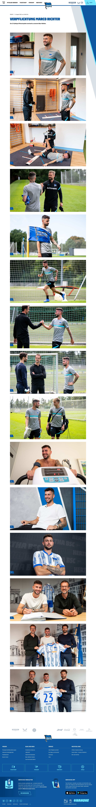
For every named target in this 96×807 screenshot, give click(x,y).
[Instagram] (7, 801)
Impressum (9, 804)
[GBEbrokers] (89, 729)
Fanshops (51, 754)
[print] (30, 804)
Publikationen (5, 754)
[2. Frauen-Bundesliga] (70, 801)
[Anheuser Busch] (60, 729)
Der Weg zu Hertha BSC (54, 752)
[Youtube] (10, 801)
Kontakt (3, 804)
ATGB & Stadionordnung (77, 750)
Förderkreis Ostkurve (30, 750)
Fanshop (31, 2)
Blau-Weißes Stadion (30, 757)
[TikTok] (14, 801)
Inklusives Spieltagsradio (8, 752)
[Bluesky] (3, 801)
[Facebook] (17, 801)
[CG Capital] (74, 729)
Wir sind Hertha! (75, 754)
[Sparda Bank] (72, 3)
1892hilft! (27, 752)
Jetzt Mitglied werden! (54, 750)
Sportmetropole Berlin (30, 759)
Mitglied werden (12, 2)
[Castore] (78, 3)
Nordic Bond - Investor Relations (79, 752)
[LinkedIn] (21, 801)
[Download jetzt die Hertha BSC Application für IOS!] (71, 794)
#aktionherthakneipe (30, 754)
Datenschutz (15, 804)
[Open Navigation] (3, 3)
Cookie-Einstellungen (23, 804)
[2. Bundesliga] (66, 801)
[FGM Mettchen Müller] (82, 729)
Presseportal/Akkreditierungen (9, 750)
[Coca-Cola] (67, 729)
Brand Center (5, 757)
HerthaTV (39, 2)
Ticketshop (23, 2)
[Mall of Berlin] (34, 730)
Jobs (50, 757)
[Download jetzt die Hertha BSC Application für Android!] (82, 794)
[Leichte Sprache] (82, 2)
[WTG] (75, 734)
